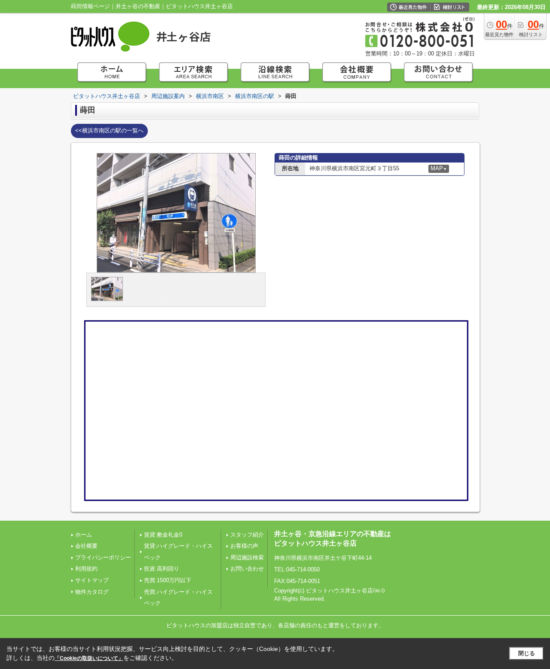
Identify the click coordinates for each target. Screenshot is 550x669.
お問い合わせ (247, 568)
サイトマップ (92, 580)
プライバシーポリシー (103, 557)
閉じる (526, 653)
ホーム (83, 534)
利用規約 (86, 568)
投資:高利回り (161, 568)
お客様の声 (244, 546)
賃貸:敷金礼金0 (163, 534)
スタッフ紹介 (247, 534)
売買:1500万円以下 (167, 580)
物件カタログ (92, 592)
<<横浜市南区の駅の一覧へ (109, 130)
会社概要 (86, 546)
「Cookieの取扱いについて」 (89, 658)
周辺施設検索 (247, 557)
